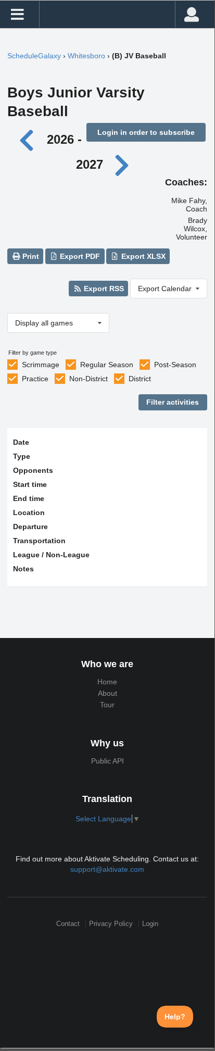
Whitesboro (86, 56)
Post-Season (175, 364)
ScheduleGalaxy (34, 56)
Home (107, 682)
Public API (107, 761)
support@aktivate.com (107, 869)
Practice (35, 378)
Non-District (88, 378)
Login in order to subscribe (146, 132)
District (140, 378)
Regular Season (106, 364)
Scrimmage (40, 364)
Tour (107, 704)
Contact (68, 923)
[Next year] (122, 164)
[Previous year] (29, 139)
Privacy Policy (111, 923)
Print (29, 256)
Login (150, 923)
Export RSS (103, 288)
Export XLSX (142, 256)
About (107, 693)
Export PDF (79, 256)
